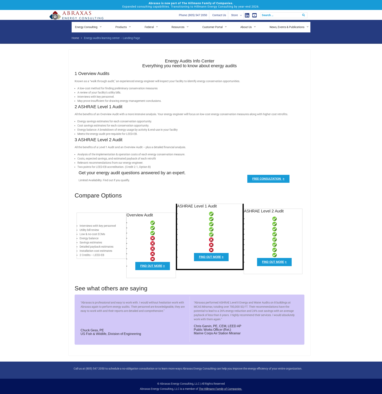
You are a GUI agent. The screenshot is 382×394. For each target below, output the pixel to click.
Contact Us (219, 15)
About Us (246, 27)
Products (121, 27)
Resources (178, 27)
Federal (149, 27)
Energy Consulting (86, 27)
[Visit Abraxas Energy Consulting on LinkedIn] (247, 15)
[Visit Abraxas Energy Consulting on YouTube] (254, 15)
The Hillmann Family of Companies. (220, 388)
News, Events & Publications (287, 27)
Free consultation (267, 179)
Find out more (151, 266)
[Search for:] (285, 15)
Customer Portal (212, 27)
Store (234, 15)
